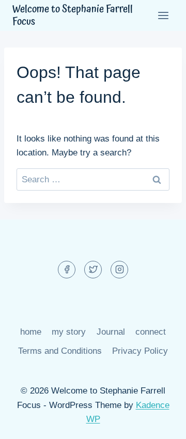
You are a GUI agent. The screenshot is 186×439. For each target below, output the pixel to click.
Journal (111, 332)
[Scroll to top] (160, 423)
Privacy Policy (140, 351)
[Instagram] (119, 269)
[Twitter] (93, 269)
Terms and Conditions (60, 351)
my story (69, 332)
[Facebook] (66, 269)
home (30, 332)
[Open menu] (163, 15)
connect (150, 332)
